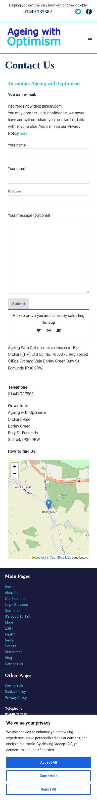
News (9, 640)
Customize (48, 776)
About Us (12, 593)
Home (9, 587)
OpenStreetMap (60, 557)
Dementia (13, 611)
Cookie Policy (15, 692)
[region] (48, 757)
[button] (49, 504)
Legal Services (16, 605)
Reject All (48, 789)
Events (10, 646)
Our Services (15, 599)
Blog (8, 658)
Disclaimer (13, 652)
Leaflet (40, 557)
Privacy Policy (16, 698)
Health (10, 634)
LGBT (9, 628)
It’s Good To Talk (18, 616)
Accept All (48, 762)
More (9, 622)
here (24, 133)
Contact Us (14, 664)
